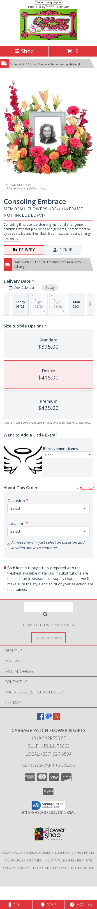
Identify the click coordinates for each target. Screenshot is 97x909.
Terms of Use (82, 868)
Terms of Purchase (50, 868)
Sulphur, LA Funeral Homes (26, 852)
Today (50, 287)
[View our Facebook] (40, 718)
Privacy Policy (16, 868)
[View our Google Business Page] (48, 718)
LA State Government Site (69, 860)
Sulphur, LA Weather (23, 860)
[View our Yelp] (56, 718)
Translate (62, 7)
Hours (83, 905)
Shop (27, 51)
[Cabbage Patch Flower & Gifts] (48, 39)
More (10, 239)
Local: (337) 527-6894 (48, 754)
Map (50, 905)
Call (18, 905)
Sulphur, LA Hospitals (75, 852)
